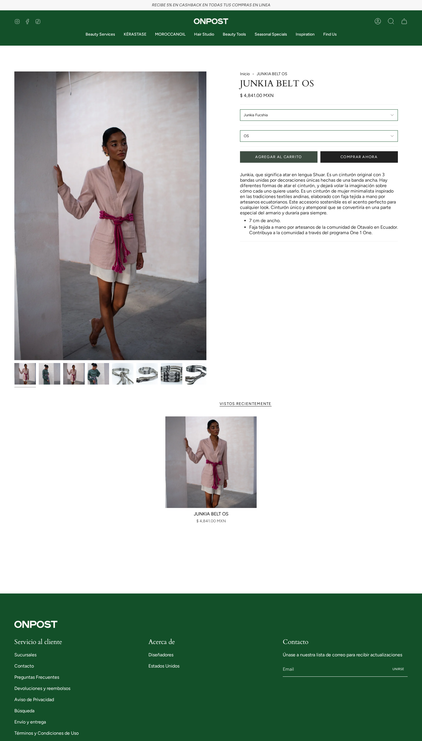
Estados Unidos (163, 666)
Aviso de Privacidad (34, 699)
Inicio (245, 73)
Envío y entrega (30, 722)
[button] (391, 21)
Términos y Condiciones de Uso (46, 733)
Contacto (24, 666)
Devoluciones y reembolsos (42, 688)
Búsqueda (24, 710)
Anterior (14, 216)
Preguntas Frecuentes (36, 677)
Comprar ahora (359, 157)
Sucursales (25, 654)
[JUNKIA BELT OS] (211, 462)
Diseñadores (160, 654)
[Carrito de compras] (404, 21)
